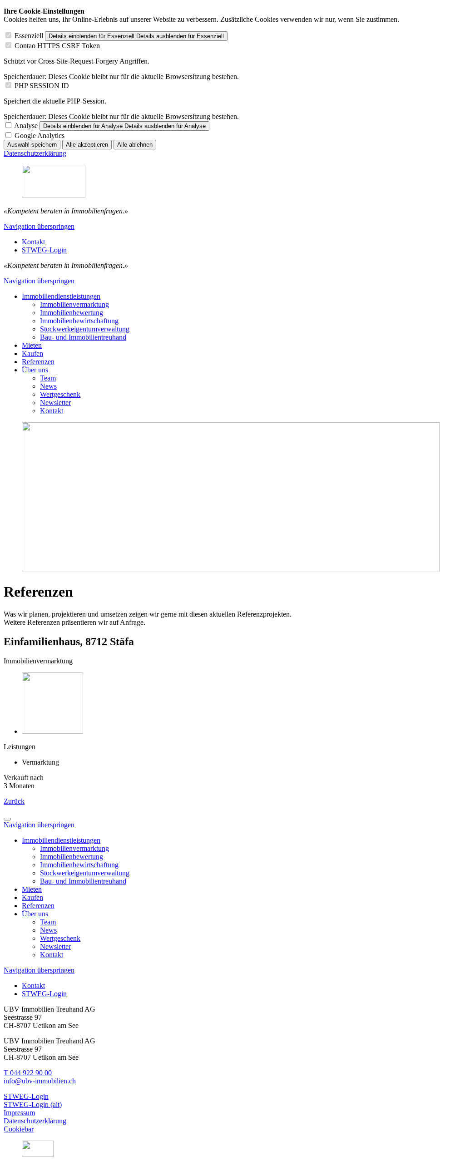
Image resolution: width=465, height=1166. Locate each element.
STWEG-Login (26, 1096)
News (48, 386)
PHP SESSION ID (42, 85)
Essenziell (29, 36)
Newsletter (55, 402)
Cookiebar (19, 1129)
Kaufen (32, 353)
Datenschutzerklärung (35, 153)
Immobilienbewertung (71, 312)
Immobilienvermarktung (74, 304)
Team (48, 378)
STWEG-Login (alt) (33, 1104)
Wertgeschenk (60, 394)
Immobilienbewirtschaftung (79, 321)
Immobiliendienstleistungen (61, 296)
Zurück (14, 801)
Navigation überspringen (39, 226)
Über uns (35, 370)
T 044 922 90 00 (28, 1073)
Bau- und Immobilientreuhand (83, 337)
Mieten (32, 345)
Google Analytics (39, 135)
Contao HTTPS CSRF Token (57, 45)
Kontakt (51, 411)
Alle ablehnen (135, 144)
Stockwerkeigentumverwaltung (84, 329)
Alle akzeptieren (87, 144)
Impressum (19, 1113)
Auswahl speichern (32, 144)
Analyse (26, 125)
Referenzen (38, 362)
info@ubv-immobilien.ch (40, 1081)
